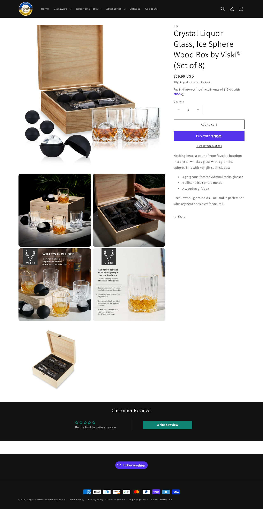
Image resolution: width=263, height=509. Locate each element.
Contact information (161, 499)
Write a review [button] (167, 425)
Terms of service (116, 499)
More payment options (209, 146)
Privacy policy (95, 499)
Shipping (179, 82)
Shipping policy (137, 499)
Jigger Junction (35, 499)
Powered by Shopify (55, 499)
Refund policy (76, 499)
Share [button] (181, 216)
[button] (62, 8)
